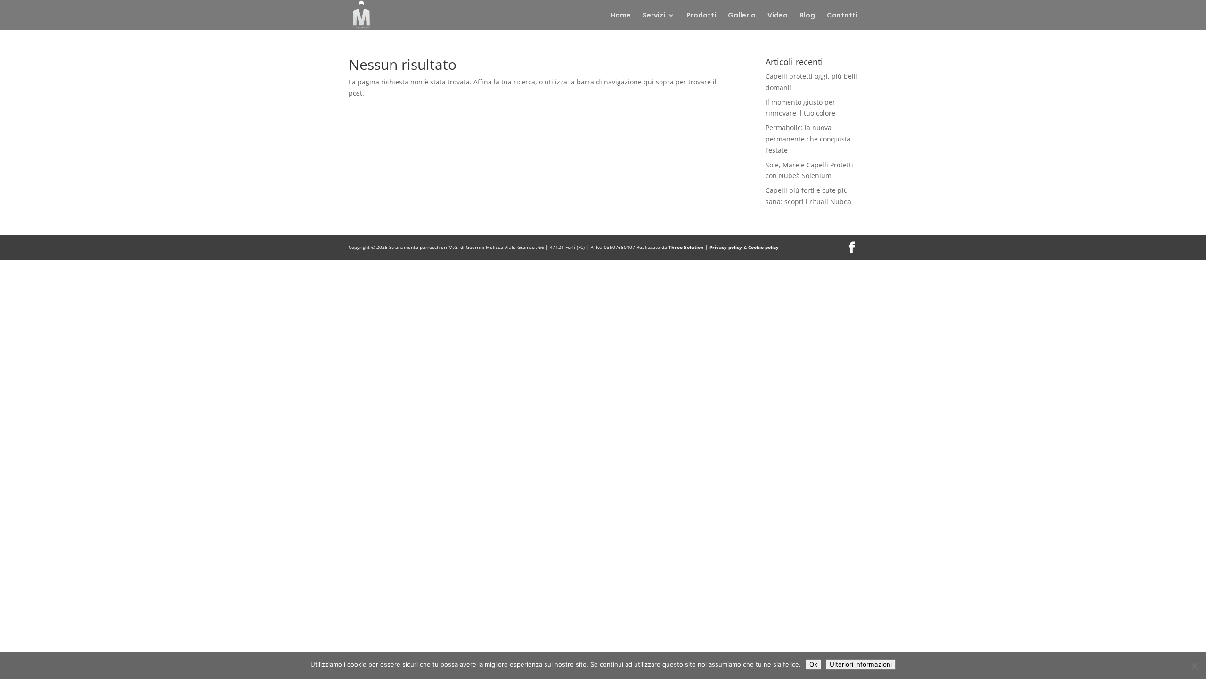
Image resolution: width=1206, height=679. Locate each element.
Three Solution (686, 247)
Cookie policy (763, 247)
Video (777, 16)
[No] (1194, 666)
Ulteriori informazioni (861, 664)
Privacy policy (726, 247)
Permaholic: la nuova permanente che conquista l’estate (808, 139)
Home (621, 16)
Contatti (842, 16)
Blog (807, 16)
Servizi (654, 16)
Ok (813, 664)
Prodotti (701, 16)
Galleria (742, 16)
